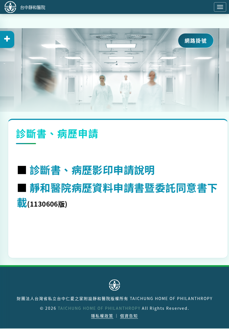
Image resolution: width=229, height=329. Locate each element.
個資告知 (129, 315)
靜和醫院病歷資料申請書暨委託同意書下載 (117, 195)
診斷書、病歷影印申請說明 (92, 169)
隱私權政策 (102, 315)
